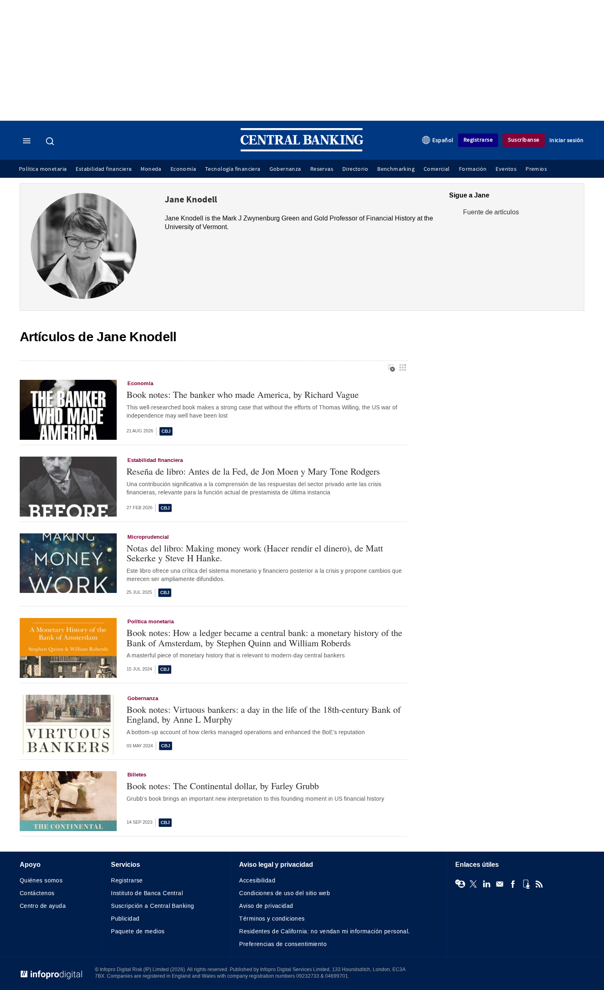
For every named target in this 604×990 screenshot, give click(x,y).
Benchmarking (396, 169)
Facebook (513, 884)
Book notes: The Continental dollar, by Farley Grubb (223, 786)
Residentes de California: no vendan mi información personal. (324, 931)
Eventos (506, 169)
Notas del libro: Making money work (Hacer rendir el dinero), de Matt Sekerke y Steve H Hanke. (255, 553)
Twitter (473, 884)
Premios (536, 169)
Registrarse (478, 140)
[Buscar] (51, 141)
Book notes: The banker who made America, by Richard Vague (243, 394)
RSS (539, 884)
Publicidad (125, 919)
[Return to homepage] (302, 149)
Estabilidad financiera (103, 169)
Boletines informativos (500, 884)
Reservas (321, 169)
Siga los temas (460, 884)
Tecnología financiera (233, 169)
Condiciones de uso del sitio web (284, 893)
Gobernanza (285, 169)
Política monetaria (43, 169)
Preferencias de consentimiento (283, 944)
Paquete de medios (137, 931)
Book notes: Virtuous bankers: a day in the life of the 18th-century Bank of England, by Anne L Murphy (264, 714)
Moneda (151, 169)
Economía (183, 169)
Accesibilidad (257, 880)
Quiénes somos (41, 880)
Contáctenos (37, 893)
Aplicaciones (526, 884)
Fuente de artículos (491, 212)
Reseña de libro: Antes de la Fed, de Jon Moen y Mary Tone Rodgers (253, 471)
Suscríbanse (523, 140)
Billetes (136, 775)
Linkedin (486, 884)
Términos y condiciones (271, 919)
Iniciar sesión (566, 140)
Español (443, 140)
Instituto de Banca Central (147, 893)
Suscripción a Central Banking (152, 906)
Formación (473, 169)
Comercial (437, 169)
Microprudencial (148, 537)
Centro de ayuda (43, 906)
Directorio (355, 169)
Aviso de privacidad (266, 906)
